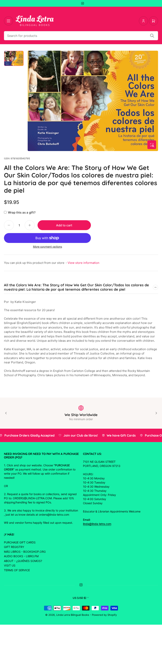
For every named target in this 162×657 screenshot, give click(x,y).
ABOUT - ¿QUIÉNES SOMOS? (23, 561)
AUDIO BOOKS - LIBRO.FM (21, 556)
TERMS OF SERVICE (17, 570)
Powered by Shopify (104, 614)
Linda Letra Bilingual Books (72, 614)
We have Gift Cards (118, 435)
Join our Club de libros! (78, 435)
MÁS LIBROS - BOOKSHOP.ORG (25, 551)
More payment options (47, 246)
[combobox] (81, 35)
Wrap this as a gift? (22, 212)
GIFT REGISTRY (14, 547)
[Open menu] (8, 20)
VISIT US (9, 565)
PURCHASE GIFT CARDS (20, 542)
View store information (83, 263)
